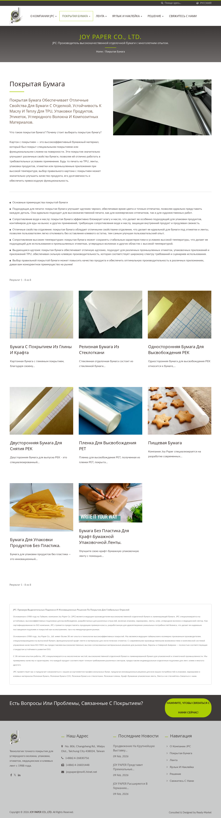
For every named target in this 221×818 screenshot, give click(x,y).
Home (99, 52)
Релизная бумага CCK (60, 676)
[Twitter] (15, 775)
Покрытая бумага (75, 16)
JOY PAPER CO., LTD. (41, 812)
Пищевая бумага (165, 443)
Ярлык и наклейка (126, 16)
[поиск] (162, 3)
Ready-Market (204, 812)
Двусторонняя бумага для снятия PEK (36, 445)
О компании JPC (42, 16)
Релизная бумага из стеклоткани (99, 349)
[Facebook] (11, 775)
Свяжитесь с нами (183, 16)
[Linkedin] (19, 775)
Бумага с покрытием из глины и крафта (41, 349)
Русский (206, 3)
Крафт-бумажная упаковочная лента (138, 676)
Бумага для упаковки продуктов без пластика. (35, 542)
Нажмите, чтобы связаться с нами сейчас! (188, 708)
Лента (100, 16)
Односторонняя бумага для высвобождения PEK (176, 349)
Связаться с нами (188, 676)
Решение (155, 16)
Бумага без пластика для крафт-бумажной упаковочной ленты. (104, 536)
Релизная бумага (41, 676)
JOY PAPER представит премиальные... (128, 767)
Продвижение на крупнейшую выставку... (134, 748)
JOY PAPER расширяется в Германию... (130, 786)
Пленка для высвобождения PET (107, 445)
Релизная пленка (112, 676)
